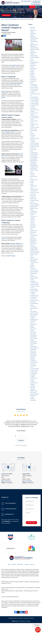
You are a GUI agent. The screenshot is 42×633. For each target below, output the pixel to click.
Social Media (33, 355)
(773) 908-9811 (36, 3)
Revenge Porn (34, 324)
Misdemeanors (34, 249)
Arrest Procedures (35, 57)
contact (3, 238)
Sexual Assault (34, 343)
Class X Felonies (34, 87)
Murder (32, 257)
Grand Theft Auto (35, 192)
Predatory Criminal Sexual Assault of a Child (35, 283)
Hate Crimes (33, 198)
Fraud (32, 182)
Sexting (32, 340)
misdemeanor (4, 92)
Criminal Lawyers (35, 101)
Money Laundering (35, 252)
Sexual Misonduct (35, 348)
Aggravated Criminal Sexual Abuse (34, 41)
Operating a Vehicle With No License (34, 262)
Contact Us (32, 6)
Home (2, 6)
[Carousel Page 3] (21, 436)
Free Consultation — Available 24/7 (31, 1)
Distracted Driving (35, 138)
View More (21, 440)
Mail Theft (33, 238)
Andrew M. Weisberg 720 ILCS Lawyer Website (12, 590)
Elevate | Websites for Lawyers (21, 621)
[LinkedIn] (21, 612)
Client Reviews (21, 409)
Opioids (32, 265)
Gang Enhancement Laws (34, 186)
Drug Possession (34, 154)
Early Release (34, 159)
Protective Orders (35, 300)
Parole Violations (34, 271)
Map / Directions (6, 481)
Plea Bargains (34, 273)
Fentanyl (33, 175)
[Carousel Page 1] (15, 436)
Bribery (32, 71)
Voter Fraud (33, 392)
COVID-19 (33, 76)
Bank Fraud (33, 65)
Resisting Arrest (34, 319)
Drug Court (33, 148)
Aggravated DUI (34, 44)
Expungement (34, 163)
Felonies (32, 173)
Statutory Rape (34, 362)
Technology (33, 365)
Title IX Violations (35, 368)
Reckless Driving (34, 313)
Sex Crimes (33, 333)
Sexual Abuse (34, 341)
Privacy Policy (20, 564)
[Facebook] (15, 612)
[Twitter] (18, 612)
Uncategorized (34, 373)
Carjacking (33, 78)
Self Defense (33, 332)
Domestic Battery (35, 144)
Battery (32, 67)
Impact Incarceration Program (34, 216)
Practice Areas (18, 6)
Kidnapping (33, 232)
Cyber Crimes (34, 128)
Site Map (26, 564)
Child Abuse (33, 81)
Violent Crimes (34, 390)
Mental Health (34, 243)
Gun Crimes (33, 195)
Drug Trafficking (34, 157)
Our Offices (21, 458)
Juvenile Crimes (34, 230)
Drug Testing (34, 155)
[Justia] (24, 612)
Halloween (33, 197)
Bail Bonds (33, 63)
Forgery (32, 181)
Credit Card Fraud (35, 98)
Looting (32, 236)
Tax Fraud (33, 363)
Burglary (33, 73)
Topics (30, 24)
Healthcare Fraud (35, 200)
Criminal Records (34, 116)
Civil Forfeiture (34, 86)
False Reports (34, 168)
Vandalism (33, 386)
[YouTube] (26, 612)
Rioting (32, 325)
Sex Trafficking (34, 338)
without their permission (16, 83)
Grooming (33, 194)
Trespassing (33, 371)
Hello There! (36, 625)
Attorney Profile (9, 6)
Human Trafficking (35, 205)
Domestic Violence (35, 146)
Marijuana (33, 241)
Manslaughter (34, 240)
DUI (31, 132)
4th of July (33, 27)
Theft (32, 367)
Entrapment (33, 162)
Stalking (32, 357)
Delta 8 (32, 133)
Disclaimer (14, 564)
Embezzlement (34, 160)
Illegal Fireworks (34, 208)
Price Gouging (34, 289)
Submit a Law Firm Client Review (21, 445)
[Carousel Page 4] (23, 436)
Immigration (33, 213)
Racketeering (34, 311)
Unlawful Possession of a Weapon (34, 383)
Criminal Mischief (35, 105)
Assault (32, 60)
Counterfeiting (34, 97)
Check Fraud (33, 79)
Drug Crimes (33, 149)
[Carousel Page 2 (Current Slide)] (18, 436)
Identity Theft (34, 206)
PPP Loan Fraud (34, 270)
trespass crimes (15, 65)
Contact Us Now (6, 15)
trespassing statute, (9, 132)
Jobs (32, 228)
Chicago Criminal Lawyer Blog (10, 19)
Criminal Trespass (10, 255)
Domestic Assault (35, 143)
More (39, 6)
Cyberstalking (34, 130)
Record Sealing (34, 314)
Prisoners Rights (34, 290)
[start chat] (38, 629)
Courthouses (25, 6)
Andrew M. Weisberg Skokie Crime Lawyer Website (13, 587)
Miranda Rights (34, 248)
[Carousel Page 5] (26, 436)
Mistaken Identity (35, 251)
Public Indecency (34, 303)
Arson (32, 59)
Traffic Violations (35, 370)
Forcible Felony (34, 179)
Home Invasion (34, 203)
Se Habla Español (36, 4)
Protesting (33, 302)
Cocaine (32, 92)
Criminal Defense (35, 100)
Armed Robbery (34, 55)
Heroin (32, 202)
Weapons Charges (35, 394)
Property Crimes (34, 295)
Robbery (33, 327)
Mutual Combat (34, 259)
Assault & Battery (35, 62)
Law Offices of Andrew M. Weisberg (25, 618)
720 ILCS (32, 28)
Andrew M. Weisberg (16, 243)
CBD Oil (32, 75)
